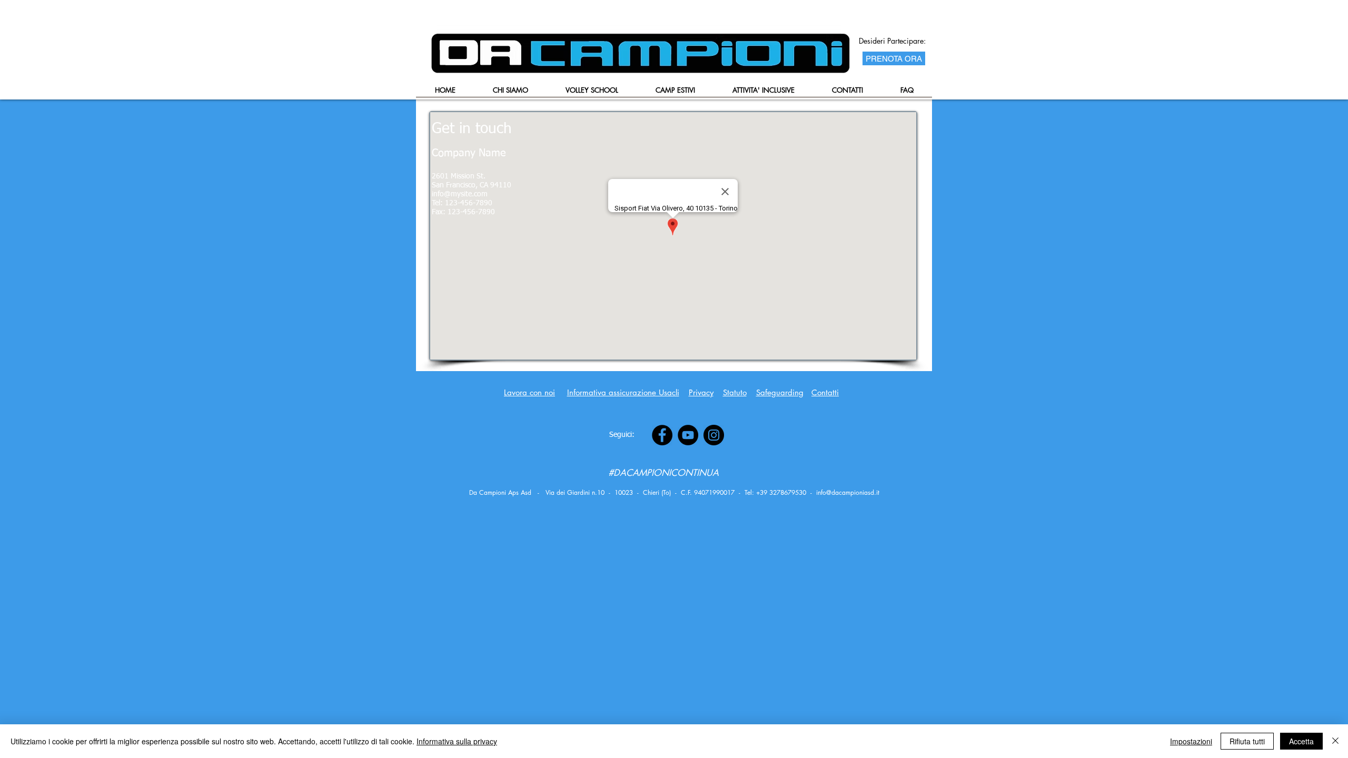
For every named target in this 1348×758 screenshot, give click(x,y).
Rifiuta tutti (1247, 741)
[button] (592, 94)
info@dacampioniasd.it (847, 492)
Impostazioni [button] (1191, 741)
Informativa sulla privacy (457, 741)
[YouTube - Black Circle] (688, 435)
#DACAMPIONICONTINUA (663, 472)
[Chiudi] (1335, 741)
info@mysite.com (460, 194)
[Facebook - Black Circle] (662, 435)
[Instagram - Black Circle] (713, 435)
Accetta (1301, 741)
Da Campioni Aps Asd (500, 492)
